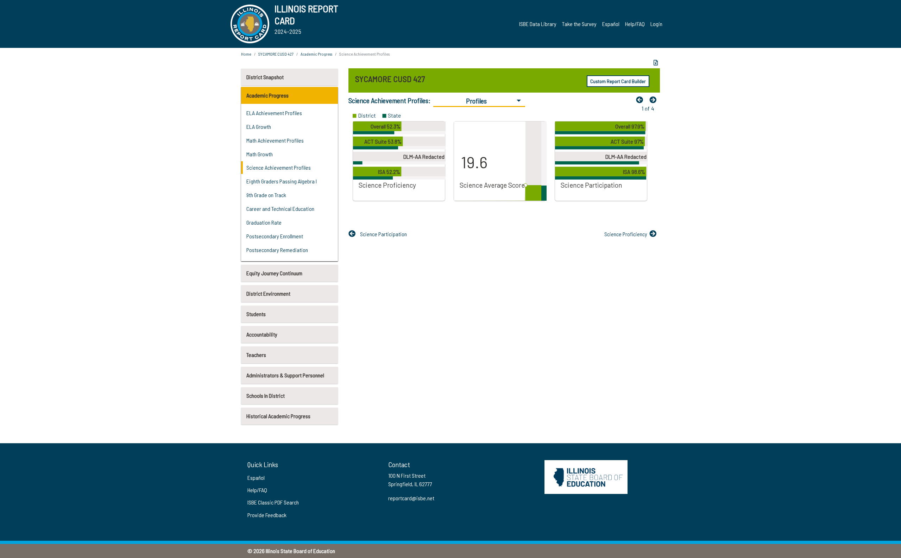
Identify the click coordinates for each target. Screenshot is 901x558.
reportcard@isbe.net (411, 498)
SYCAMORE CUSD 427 (276, 53)
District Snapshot (265, 77)
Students (256, 314)
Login (656, 23)
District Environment (268, 293)
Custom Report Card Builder (618, 81)
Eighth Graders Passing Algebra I (281, 181)
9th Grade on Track (266, 195)
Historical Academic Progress (278, 416)
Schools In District (265, 395)
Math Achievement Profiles (275, 140)
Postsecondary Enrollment (274, 236)
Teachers (256, 354)
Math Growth (259, 154)
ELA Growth (258, 126)
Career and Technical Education (280, 208)
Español (610, 23)
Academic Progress (267, 95)
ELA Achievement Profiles (274, 112)
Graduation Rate (264, 222)
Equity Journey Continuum (274, 273)
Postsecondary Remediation (277, 249)
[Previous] (641, 99)
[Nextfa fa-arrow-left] (654, 99)
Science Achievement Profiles (278, 167)
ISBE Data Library (537, 23)
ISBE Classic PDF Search (273, 502)
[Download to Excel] (655, 62)
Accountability (261, 334)
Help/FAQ (635, 23)
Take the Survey (579, 23)
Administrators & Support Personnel (285, 375)
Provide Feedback (266, 515)
